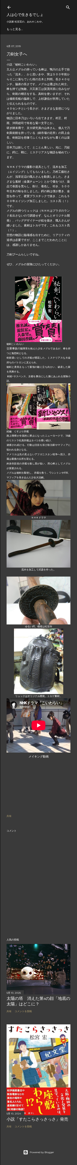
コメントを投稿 (23, 1011)
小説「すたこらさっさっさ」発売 (37, 1119)
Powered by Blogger (42, 1152)
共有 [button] (9, 815)
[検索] (68, 6)
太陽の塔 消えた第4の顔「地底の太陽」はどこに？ (38, 1001)
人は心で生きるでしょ (25, 14)
